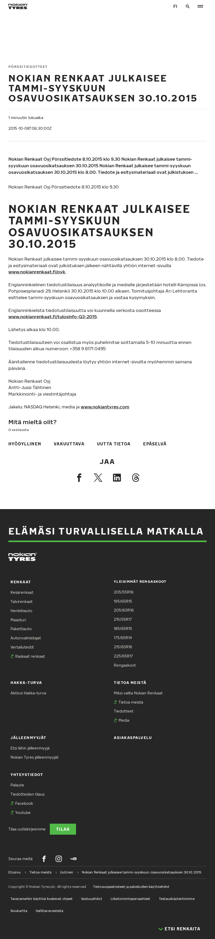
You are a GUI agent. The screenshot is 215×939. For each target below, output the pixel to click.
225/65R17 (123, 656)
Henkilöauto (21, 610)
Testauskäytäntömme (177, 899)
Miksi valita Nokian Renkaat (138, 693)
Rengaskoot (125, 665)
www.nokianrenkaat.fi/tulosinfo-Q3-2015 (52, 316)
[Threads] (136, 477)
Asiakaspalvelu (133, 737)
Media (124, 720)
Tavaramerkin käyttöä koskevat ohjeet (41, 899)
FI (175, 6)
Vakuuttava (69, 443)
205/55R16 (123, 592)
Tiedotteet (123, 711)
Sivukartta (18, 911)
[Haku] (187, 6)
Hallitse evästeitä (49, 911)
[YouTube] (73, 858)
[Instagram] (58, 858)
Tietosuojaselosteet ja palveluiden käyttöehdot (131, 887)
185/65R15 (123, 628)
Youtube (23, 812)
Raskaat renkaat (30, 656)
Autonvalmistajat (25, 638)
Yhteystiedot (26, 774)
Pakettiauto (21, 629)
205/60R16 (124, 610)
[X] (98, 477)
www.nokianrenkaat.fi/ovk (36, 271)
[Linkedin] (117, 477)
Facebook (24, 803)
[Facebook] (79, 477)
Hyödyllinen (24, 443)
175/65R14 (123, 637)
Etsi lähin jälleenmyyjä (30, 748)
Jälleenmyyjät (28, 737)
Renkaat (20, 582)
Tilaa (63, 829)
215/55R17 (123, 619)
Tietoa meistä (130, 682)
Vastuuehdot (91, 899)
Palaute (17, 785)
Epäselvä (154, 443)
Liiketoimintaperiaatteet (130, 899)
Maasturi (18, 620)
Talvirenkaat (21, 601)
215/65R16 (123, 647)
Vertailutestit (22, 647)
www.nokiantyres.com (105, 406)
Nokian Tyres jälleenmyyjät (34, 757)
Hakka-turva (26, 682)
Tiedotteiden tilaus (27, 794)
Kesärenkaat (21, 592)
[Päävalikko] (200, 6)
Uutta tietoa (114, 443)
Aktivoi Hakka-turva (28, 693)
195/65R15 (123, 601)
